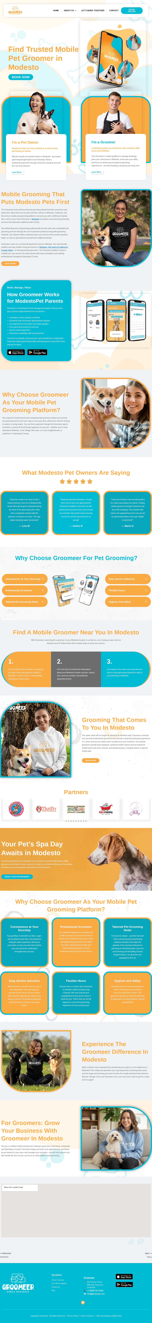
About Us (69, 11)
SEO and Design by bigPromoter (109, 1316)
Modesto (35, 219)
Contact (114, 11)
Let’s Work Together (92, 11)
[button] (25, 579)
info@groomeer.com (96, 1294)
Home (56, 11)
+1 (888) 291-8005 (95, 1290)
